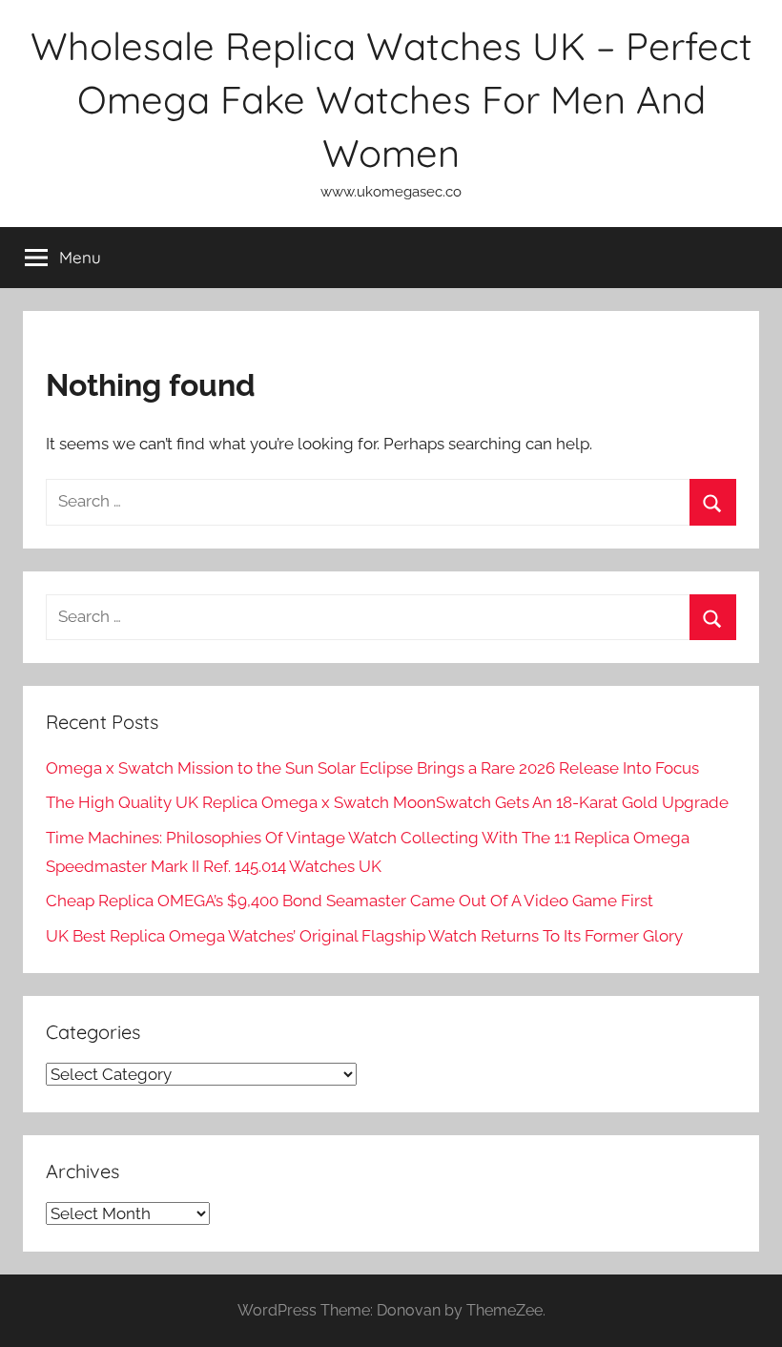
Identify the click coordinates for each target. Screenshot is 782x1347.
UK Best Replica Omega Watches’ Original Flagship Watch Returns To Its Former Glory (364, 935)
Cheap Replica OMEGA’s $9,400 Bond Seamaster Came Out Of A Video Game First (349, 900)
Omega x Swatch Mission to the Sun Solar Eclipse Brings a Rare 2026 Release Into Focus (372, 767)
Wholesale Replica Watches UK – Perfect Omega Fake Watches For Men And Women (391, 99)
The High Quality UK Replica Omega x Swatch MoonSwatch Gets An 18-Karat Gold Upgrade (387, 802)
